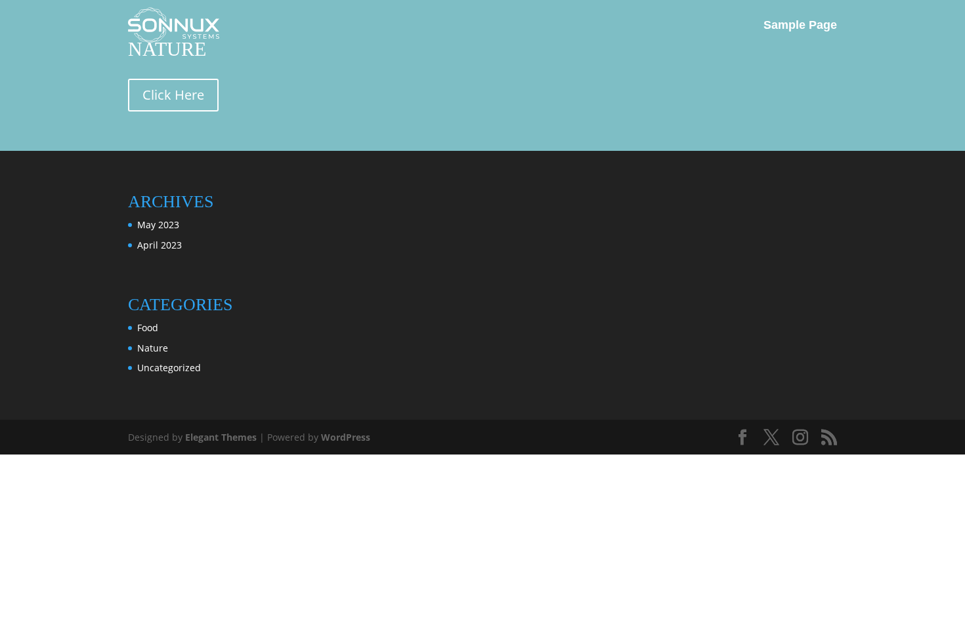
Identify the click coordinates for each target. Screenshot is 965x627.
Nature (152, 348)
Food (147, 327)
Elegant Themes (221, 437)
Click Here (173, 95)
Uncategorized (169, 367)
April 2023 (159, 245)
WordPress (345, 437)
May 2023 (158, 224)
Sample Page (800, 24)
